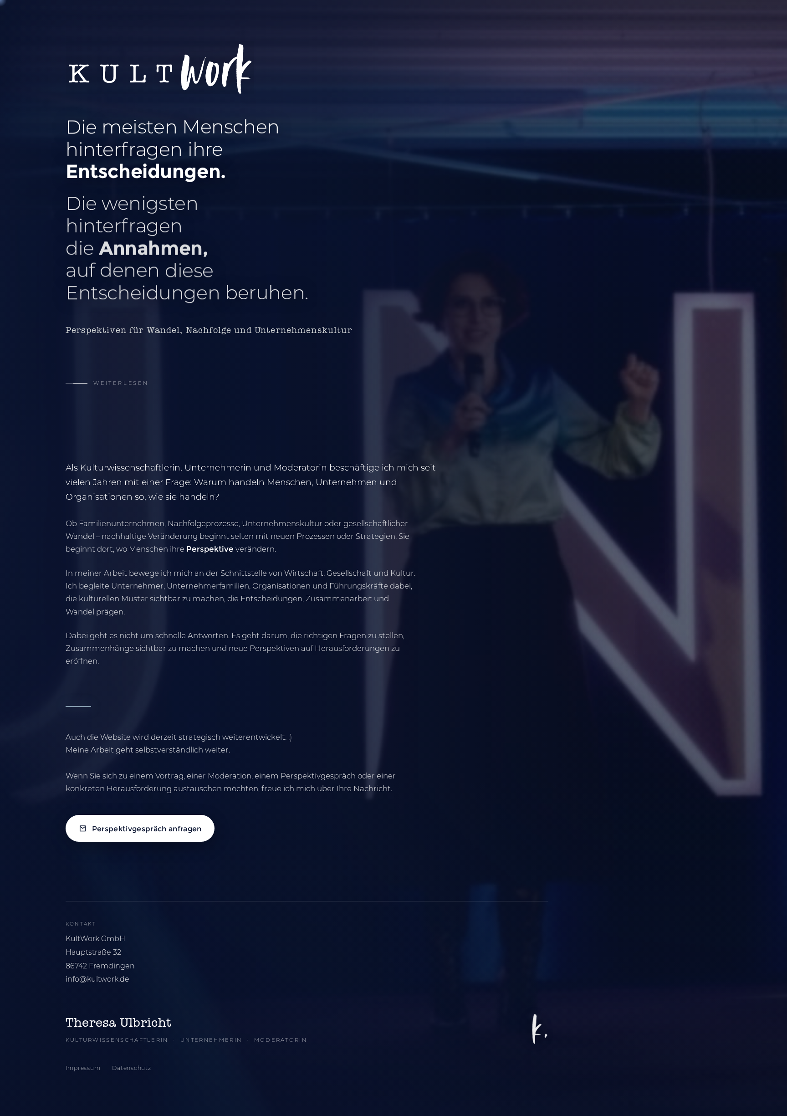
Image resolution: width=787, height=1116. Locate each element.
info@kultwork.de (97, 979)
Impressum (83, 1068)
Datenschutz (131, 1068)
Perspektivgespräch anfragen (146, 828)
